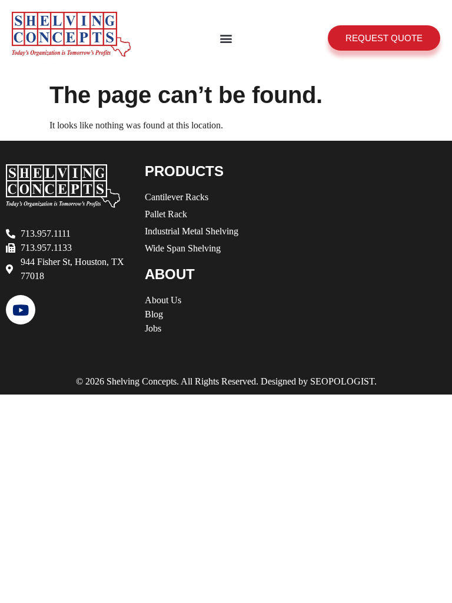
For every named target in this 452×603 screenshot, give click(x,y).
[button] (226, 38)
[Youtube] (20, 309)
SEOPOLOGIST (342, 381)
